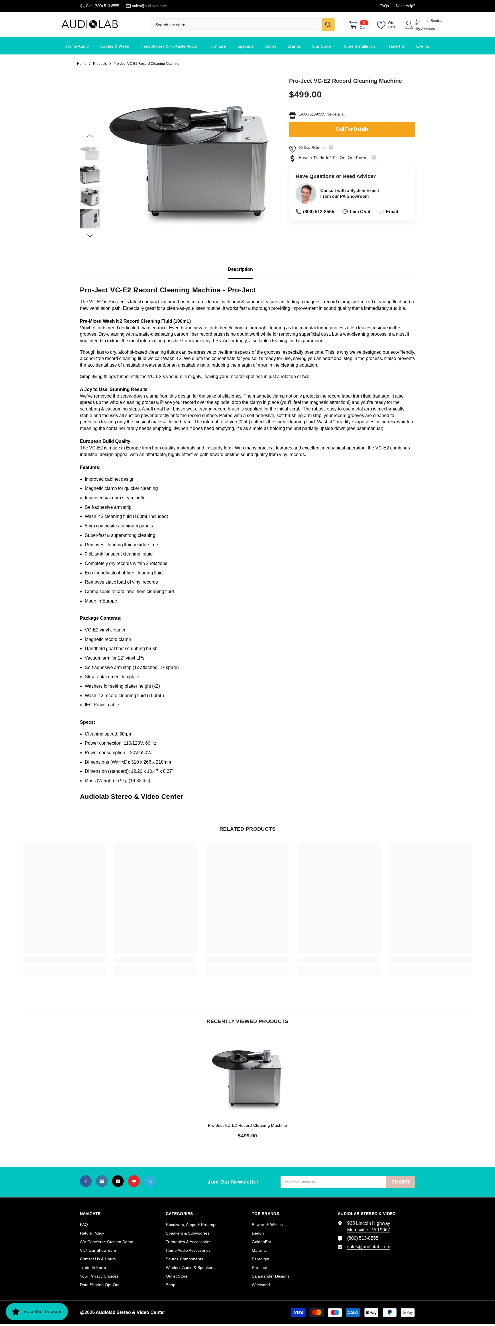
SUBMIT (401, 1182)
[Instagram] (102, 1181)
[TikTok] (118, 1181)
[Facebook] (86, 1181)
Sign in (419, 22)
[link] (64, 960)
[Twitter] (150, 1181)
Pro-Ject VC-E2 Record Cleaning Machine (247, 1125)
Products (100, 64)
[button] (90, 135)
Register (437, 21)
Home (82, 64)
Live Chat (356, 211)
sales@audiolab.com (149, 6)
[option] (190, 158)
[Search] (242, 24)
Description (240, 269)
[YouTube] (134, 1181)
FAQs (384, 6)
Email (388, 211)
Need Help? (405, 6)
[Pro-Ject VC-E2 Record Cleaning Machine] (247, 1076)
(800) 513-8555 (107, 6)
